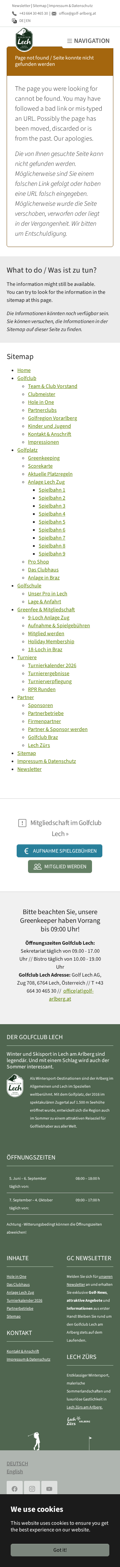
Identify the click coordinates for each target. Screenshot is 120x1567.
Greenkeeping (44, 458)
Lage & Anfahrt (44, 601)
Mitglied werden (46, 633)
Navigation (92, 41)
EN (28, 21)
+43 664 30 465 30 (33, 13)
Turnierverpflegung (50, 681)
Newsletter (21, 6)
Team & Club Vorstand (52, 386)
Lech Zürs (39, 745)
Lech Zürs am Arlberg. (85, 1407)
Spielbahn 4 (52, 514)
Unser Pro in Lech (47, 593)
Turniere (27, 657)
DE (21, 21)
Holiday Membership (51, 641)
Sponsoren (40, 705)
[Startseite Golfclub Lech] (18, 39)
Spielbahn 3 (52, 506)
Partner (25, 697)
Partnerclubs (42, 410)
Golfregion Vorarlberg (52, 418)
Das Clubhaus (43, 569)
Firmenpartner (44, 721)
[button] (59, 850)
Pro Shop (38, 561)
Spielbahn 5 (52, 522)
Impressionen (43, 442)
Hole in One (41, 402)
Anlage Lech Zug (46, 482)
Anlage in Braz (44, 577)
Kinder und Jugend (49, 426)
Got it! (60, 1550)
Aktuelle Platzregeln (50, 474)
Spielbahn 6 (52, 530)
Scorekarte (40, 466)
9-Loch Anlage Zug (48, 617)
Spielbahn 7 (52, 538)
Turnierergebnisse (48, 673)
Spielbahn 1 (52, 490)
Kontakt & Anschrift (49, 434)
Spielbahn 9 (52, 553)
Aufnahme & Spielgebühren (59, 625)
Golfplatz (27, 450)
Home (24, 370)
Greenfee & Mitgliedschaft (46, 609)
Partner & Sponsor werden (58, 729)
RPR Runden (42, 689)
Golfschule (29, 585)
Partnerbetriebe (46, 713)
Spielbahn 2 (52, 498)
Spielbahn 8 (52, 545)
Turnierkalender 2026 (52, 665)
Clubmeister (41, 394)
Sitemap (40, 6)
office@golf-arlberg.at (77, 13)
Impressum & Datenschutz (71, 6)
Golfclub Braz (43, 737)
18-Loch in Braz (45, 649)
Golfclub (26, 378)
